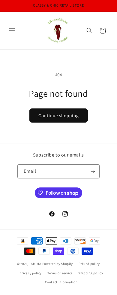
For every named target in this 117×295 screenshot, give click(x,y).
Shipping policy (90, 273)
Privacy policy (31, 273)
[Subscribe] (92, 171)
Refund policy (89, 264)
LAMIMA (35, 264)
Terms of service (60, 273)
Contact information (61, 282)
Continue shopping (58, 115)
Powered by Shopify (57, 264)
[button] (12, 30)
